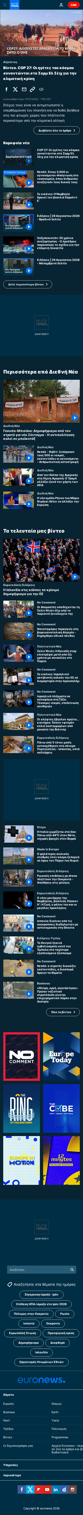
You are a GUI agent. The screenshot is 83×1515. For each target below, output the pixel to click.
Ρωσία (64, 1313)
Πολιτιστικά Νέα (49, 646)
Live (74, 4)
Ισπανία (28, 1323)
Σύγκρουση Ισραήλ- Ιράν (41, 1294)
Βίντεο (7, 1437)
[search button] (72, 1270)
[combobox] (41, 1270)
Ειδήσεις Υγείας (48, 938)
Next (6, 1420)
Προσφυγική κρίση (61, 1333)
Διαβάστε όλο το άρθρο (54, 130)
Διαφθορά (57, 1342)
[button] (27, 284)
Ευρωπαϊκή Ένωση (22, 1333)
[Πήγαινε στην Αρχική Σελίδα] (14, 5)
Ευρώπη (8, 1403)
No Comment (46, 602)
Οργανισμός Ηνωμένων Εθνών (41, 1362)
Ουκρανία (53, 1323)
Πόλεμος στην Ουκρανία (31, 1313)
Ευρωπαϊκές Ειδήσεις (19, 584)
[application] (41, 33)
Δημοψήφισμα (28, 1342)
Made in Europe (48, 848)
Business (43, 983)
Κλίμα (41, 827)
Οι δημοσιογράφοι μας (18, 1445)
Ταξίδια (8, 1428)
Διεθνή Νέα (11, 425)
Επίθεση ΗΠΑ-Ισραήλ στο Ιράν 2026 (41, 1304)
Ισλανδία (41, 1352)
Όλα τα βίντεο (61, 1012)
